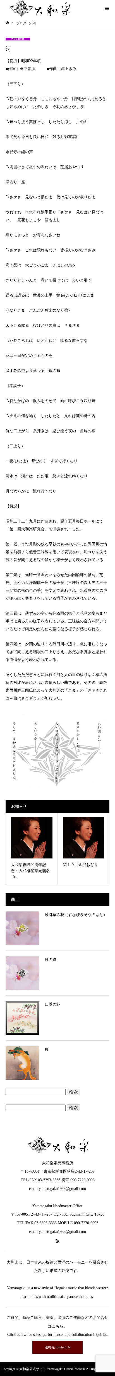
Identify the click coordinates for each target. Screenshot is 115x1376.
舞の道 (50, 960)
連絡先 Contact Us (57, 1347)
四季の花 (52, 1004)
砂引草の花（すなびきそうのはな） (76, 915)
